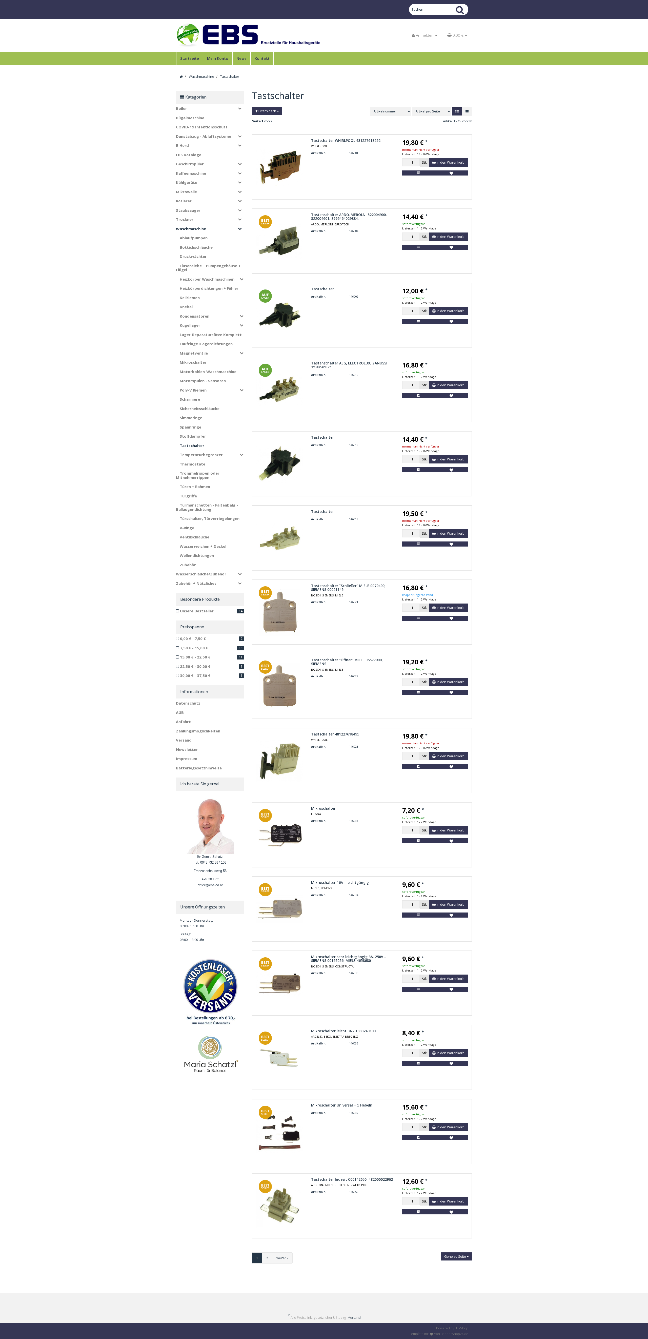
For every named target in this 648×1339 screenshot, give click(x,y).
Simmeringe (191, 417)
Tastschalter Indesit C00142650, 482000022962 (352, 1179)
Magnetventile (194, 353)
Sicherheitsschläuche (199, 408)
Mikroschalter (323, 808)
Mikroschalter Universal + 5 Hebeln (341, 1105)
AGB (180, 712)
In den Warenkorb (450, 162)
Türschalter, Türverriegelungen (209, 518)
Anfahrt (183, 721)
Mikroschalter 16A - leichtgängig (340, 882)
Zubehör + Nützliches (196, 583)
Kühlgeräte (186, 182)
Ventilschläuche (194, 536)
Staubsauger (188, 210)
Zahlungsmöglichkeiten (198, 730)
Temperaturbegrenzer (201, 454)
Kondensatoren (194, 316)
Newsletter (187, 749)
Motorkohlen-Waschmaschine (208, 371)
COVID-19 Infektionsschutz (202, 126)
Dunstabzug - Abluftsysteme (203, 136)
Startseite (189, 58)
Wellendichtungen (197, 555)
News (241, 58)
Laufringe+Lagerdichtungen (206, 343)
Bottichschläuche (196, 247)
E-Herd (182, 145)
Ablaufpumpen (194, 237)
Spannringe (190, 427)
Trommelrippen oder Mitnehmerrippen (197, 475)
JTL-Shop (461, 1328)
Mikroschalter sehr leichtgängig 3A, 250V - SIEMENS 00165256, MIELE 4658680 (348, 958)
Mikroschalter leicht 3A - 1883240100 (343, 1030)
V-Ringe (187, 527)
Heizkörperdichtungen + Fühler (209, 288)
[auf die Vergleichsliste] (418, 173)
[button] (457, 111)
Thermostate (192, 464)
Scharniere (190, 399)
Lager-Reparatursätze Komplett (211, 334)
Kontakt (262, 58)
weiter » (282, 1258)
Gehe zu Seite (455, 1256)
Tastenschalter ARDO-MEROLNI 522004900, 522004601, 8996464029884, (349, 216)
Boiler (181, 108)
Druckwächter (193, 256)
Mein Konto (217, 58)
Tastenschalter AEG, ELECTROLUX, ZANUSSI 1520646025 (349, 365)
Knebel (186, 306)
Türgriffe (188, 495)
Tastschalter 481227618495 (335, 734)
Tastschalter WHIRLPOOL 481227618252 (345, 140)
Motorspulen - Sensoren (203, 380)
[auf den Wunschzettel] (451, 173)
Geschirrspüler (190, 163)
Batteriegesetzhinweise (199, 767)
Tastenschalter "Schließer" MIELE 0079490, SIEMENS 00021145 (348, 587)
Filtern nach (267, 111)
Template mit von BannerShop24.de (438, 1333)
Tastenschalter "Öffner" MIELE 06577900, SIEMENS (347, 661)
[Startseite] (181, 76)
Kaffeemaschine (191, 173)
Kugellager (190, 325)
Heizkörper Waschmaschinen (207, 279)
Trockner (184, 219)
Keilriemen (190, 297)
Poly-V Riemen (193, 390)
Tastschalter (322, 288)
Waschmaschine (191, 228)
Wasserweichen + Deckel (203, 546)
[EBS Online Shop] (248, 35)
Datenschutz (188, 703)
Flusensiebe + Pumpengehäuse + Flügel (208, 268)
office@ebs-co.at (210, 885)
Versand (184, 740)
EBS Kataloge (188, 154)
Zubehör (188, 564)
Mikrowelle (186, 191)
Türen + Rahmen (195, 486)
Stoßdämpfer (193, 436)
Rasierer (184, 200)
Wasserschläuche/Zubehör (201, 573)
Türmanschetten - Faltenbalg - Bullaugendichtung (207, 507)
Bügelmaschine (190, 117)
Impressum (186, 758)
